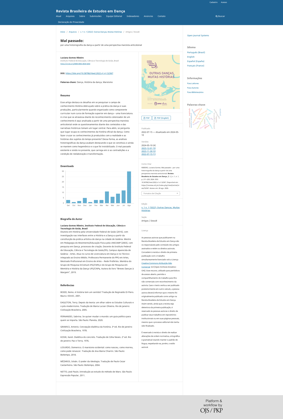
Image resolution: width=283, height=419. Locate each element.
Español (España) (195, 61)
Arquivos (70, 16)
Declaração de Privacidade (71, 22)
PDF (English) (163, 118)
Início (62, 31)
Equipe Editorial (114, 16)
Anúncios (148, 16)
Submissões (96, 16)
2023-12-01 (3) (149, 148)
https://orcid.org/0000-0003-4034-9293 (75, 64)
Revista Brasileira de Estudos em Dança (90, 11)
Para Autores (193, 87)
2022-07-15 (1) (149, 154)
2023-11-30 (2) (149, 151)
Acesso (224, 2)
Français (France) (195, 65)
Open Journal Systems (198, 35)
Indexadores (133, 16)
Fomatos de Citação (152, 193)
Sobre (82, 16)
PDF (148, 118)
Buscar (221, 16)
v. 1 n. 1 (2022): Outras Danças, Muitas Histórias (101, 31)
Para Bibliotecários (195, 92)
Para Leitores (193, 83)
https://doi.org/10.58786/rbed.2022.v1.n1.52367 (89, 73)
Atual (58, 16)
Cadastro (214, 2)
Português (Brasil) (196, 52)
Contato (161, 16)
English (191, 56)
